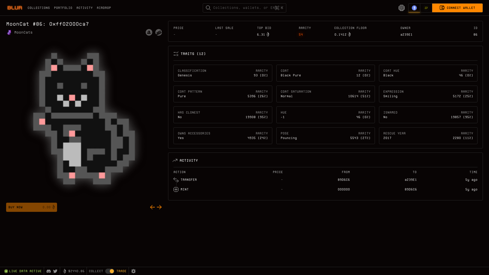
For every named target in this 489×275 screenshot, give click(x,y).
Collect (96, 271)
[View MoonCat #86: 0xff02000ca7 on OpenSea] (149, 32)
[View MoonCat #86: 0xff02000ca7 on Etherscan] (158, 32)
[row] (325, 180)
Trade (121, 271)
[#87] (159, 207)
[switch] (109, 271)
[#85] (152, 207)
